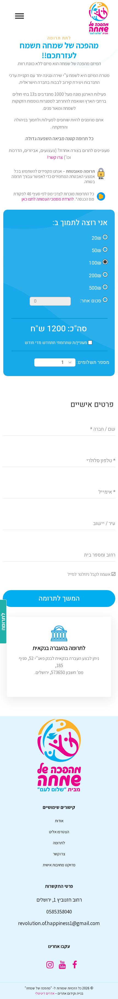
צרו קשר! (55, 157)
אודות (59, 820)
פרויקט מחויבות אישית (59, 864)
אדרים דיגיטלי (44, 993)
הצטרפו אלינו (59, 831)
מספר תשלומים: (92, 362)
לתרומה (59, 842)
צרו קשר (59, 853)
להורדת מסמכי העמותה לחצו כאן (48, 199)
